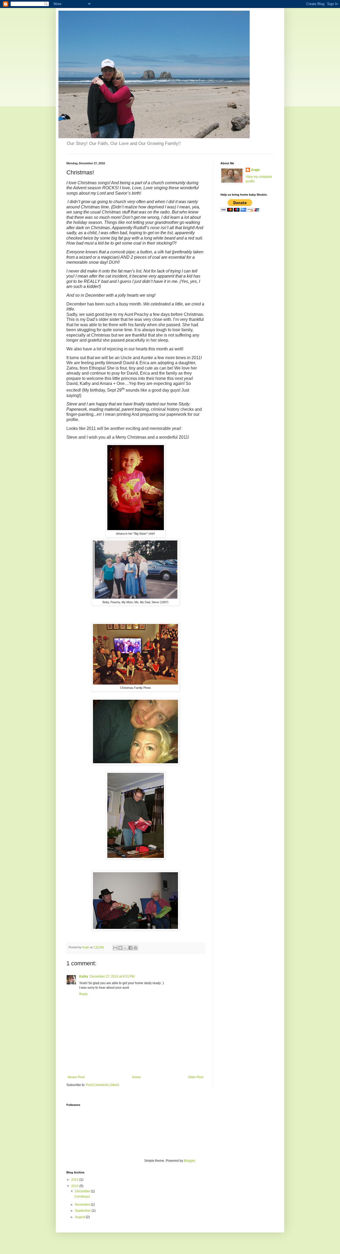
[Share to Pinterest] (135, 947)
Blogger (189, 1161)
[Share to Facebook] (130, 947)
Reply (83, 994)
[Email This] (115, 947)
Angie (255, 170)
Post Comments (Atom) (102, 1085)
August (80, 1217)
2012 (75, 1179)
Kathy (83, 976)
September (83, 1211)
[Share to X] (125, 947)
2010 (75, 1186)
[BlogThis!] (120, 947)
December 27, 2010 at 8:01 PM (112, 976)
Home (136, 1077)
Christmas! (82, 1196)
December (83, 1191)
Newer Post (76, 1077)
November (83, 1204)
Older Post (195, 1077)
